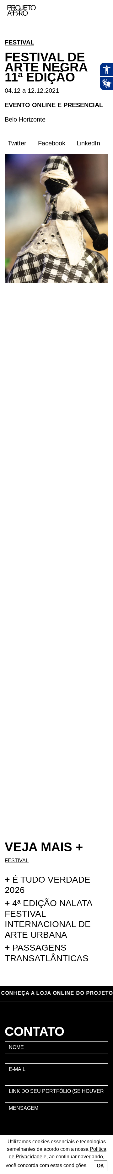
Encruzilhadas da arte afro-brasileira (100, 34)
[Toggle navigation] (101, 10)
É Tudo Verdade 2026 (47, 885)
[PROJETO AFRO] (31, 10)
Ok (100, 1165)
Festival (19, 42)
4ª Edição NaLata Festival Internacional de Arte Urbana (48, 919)
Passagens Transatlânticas (47, 953)
